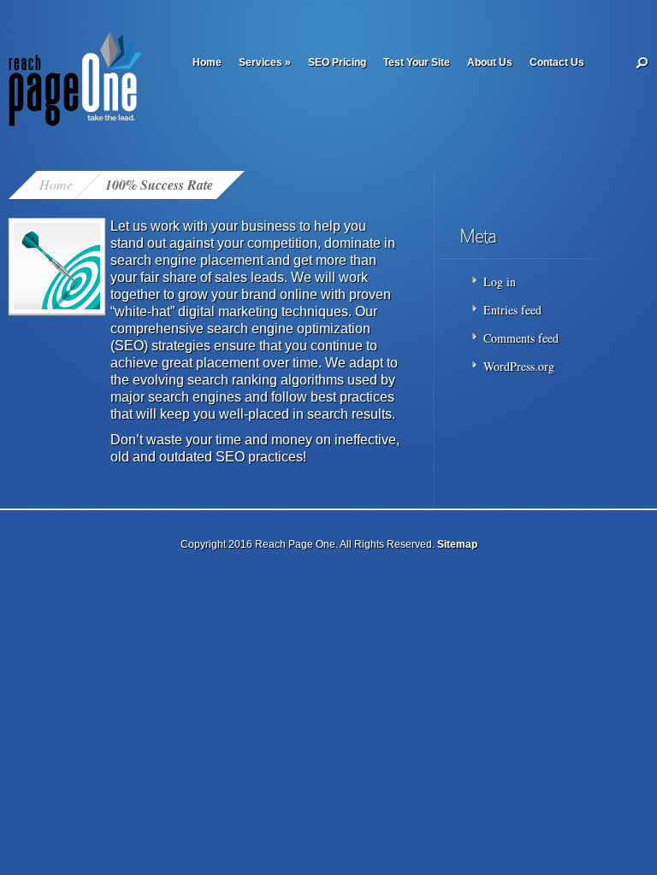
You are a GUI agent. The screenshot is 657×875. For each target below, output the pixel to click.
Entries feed (512, 310)
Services (265, 62)
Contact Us (557, 62)
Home (207, 62)
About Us (489, 62)
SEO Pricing (337, 62)
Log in (499, 281)
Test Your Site (416, 62)
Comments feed (521, 338)
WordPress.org (518, 366)
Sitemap (457, 544)
